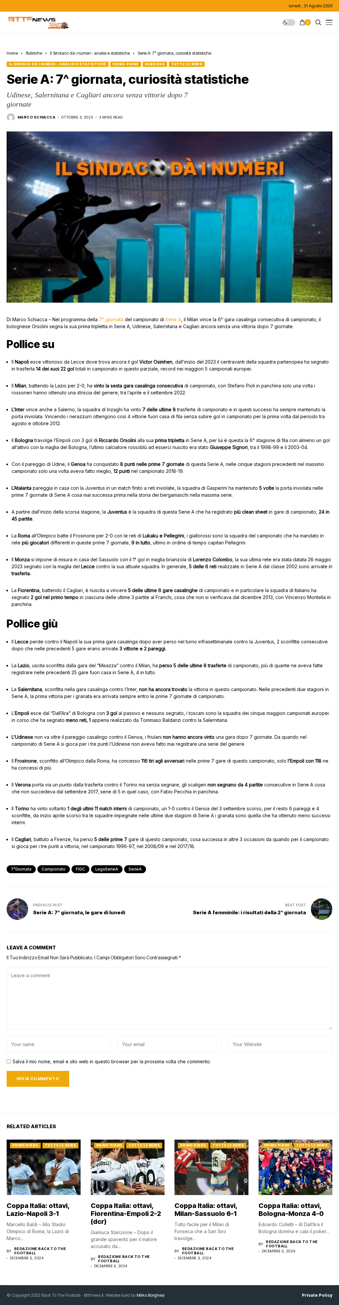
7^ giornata (112, 319)
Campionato (54, 869)
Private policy (317, 1295)
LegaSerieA (106, 869)
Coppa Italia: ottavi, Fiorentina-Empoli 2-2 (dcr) (126, 1214)
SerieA (135, 869)
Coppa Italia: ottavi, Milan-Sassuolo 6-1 (206, 1210)
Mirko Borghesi (150, 1295)
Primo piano (126, 64)
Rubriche (34, 53)
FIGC (80, 869)
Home (12, 53)
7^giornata (21, 869)
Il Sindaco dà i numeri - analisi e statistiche (90, 53)
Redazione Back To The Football (40, 1251)
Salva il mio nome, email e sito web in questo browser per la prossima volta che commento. (112, 1061)
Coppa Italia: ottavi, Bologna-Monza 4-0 (291, 1210)
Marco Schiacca (36, 117)
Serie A (173, 319)
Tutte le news (187, 64)
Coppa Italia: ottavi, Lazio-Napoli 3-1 (38, 1210)
